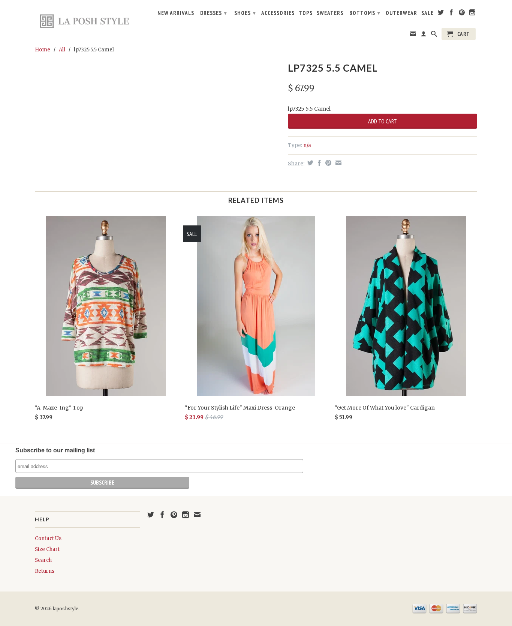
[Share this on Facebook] (318, 163)
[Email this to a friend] (337, 163)
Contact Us (48, 538)
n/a (307, 145)
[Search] (434, 35)
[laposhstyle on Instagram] (472, 13)
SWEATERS (330, 13)
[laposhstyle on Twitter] (441, 13)
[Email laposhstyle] (413, 35)
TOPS (306, 13)
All (62, 50)
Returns (44, 571)
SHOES (245, 13)
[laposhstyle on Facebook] (451, 13)
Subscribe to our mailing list (55, 450)
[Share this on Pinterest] (327, 163)
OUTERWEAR (401, 13)
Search (43, 560)
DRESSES (213, 13)
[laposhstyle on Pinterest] (462, 13)
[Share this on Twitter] (309, 163)
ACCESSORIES (278, 13)
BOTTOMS (364, 13)
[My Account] (424, 35)
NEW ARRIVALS (175, 13)
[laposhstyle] (87, 21)
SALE (427, 13)
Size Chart (47, 549)
